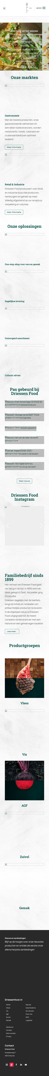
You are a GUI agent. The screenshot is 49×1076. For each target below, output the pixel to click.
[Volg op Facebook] (16, 1065)
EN (30, 8)
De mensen (30, 1011)
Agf (7, 1014)
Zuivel (8, 1017)
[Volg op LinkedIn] (21, 1065)
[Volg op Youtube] (26, 1065)
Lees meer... (12, 631)
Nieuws (17, 405)
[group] (24, 526)
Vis (7, 1011)
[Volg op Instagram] (7, 1065)
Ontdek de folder (24, 61)
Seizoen (18, 418)
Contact (9, 1030)
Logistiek (29, 1020)
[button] (7, 525)
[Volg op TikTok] (11, 1065)
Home (8, 1005)
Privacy (8, 1036)
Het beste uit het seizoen (24, 30)
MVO (27, 1017)
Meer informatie (14, 147)
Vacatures (9, 1027)
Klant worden (11, 1033)
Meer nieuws (24, 481)
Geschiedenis (31, 1008)
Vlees (8, 1008)
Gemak (17, 454)
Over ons (29, 1014)
